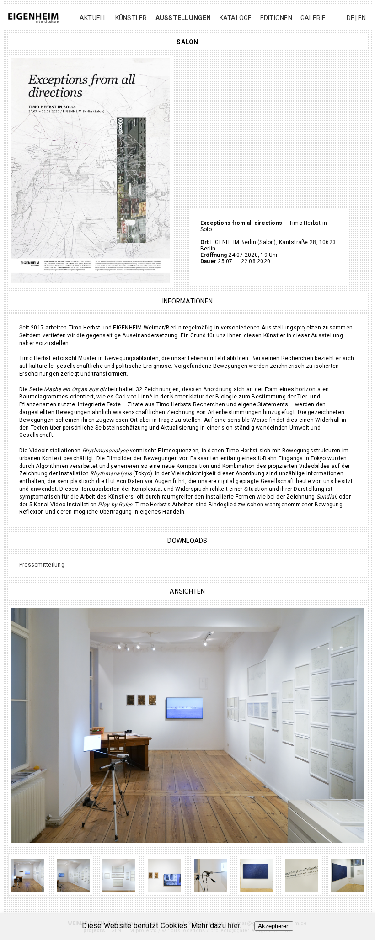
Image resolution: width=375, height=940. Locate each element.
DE (350, 17)
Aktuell (93, 17)
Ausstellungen (183, 17)
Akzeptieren (273, 926)
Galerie (313, 17)
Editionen (276, 17)
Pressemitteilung (41, 565)
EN (362, 17)
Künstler (131, 17)
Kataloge (236, 17)
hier (234, 925)
